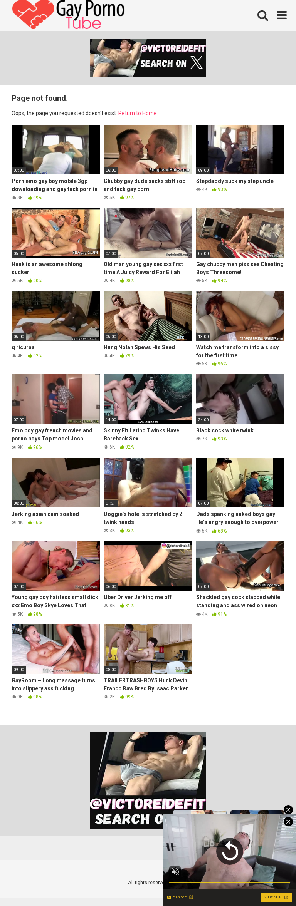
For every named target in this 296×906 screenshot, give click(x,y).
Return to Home (137, 113)
